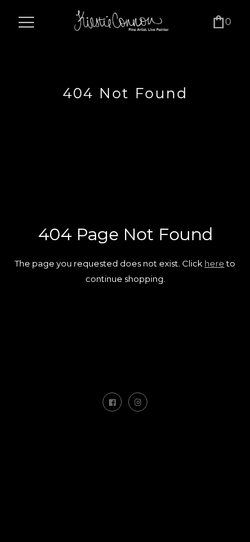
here (214, 263)
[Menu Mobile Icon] (26, 22)
